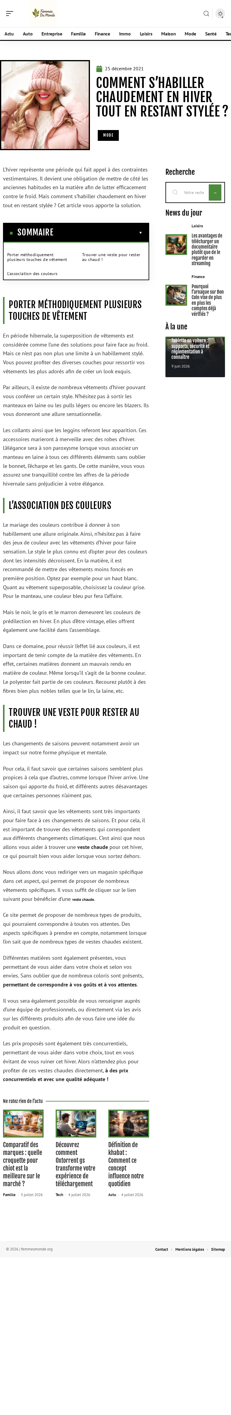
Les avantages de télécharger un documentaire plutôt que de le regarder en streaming (207, 249)
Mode (108, 135)
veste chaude (83, 899)
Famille (9, 1194)
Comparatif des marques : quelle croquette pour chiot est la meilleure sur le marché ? (22, 1164)
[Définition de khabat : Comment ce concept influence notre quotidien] (128, 1123)
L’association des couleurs (32, 273)
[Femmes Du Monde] (43, 13)
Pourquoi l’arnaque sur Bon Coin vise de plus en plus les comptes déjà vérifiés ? (208, 300)
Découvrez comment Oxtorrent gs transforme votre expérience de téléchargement (75, 1164)
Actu (112, 1194)
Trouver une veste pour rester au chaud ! (111, 257)
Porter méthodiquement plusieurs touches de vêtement (37, 257)
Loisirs (197, 226)
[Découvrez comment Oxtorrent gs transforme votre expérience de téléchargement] (76, 1123)
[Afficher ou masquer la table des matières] (98, 232)
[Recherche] (206, 13)
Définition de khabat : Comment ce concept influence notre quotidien (126, 1164)
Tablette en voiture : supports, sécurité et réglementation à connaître (190, 349)
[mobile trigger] (11, 13)
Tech (59, 1194)
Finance (198, 276)
